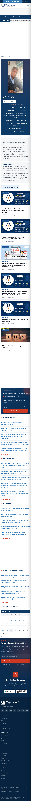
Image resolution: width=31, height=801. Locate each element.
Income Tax (8, 17)
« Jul (2, 636)
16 (28, 624)
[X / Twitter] (6, 710)
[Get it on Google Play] (9, 691)
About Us (3, 770)
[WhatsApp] (23, 710)
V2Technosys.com (5, 789)
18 (7, 627)
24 (3, 630)
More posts (5, 454)
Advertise (3, 775)
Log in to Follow (10, 102)
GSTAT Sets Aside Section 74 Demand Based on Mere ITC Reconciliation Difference (13, 436)
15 (23, 624)
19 (11, 627)
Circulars (3, 755)
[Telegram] (27, 710)
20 (15, 627)
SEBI (2, 738)
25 (7, 630)
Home (2, 17)
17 (3, 627)
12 (11, 624)
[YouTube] (10, 710)
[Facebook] (2, 710)
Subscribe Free (7, 661)
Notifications (4, 753)
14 (19, 624)
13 (15, 624)
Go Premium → (15, 411)
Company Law (5, 736)
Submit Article (4, 773)
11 (7, 624)
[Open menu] (28, 5)
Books (8, 1)
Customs (3, 723)
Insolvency (4, 743)
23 (28, 627)
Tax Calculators (5, 763)
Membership (4, 781)
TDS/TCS (3, 726)
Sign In (26, 1)
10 (3, 624)
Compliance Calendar (7, 761)
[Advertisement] (15, 39)
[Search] (29, 17)
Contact (3, 778)
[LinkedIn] (14, 710)
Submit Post (17, 1)
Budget (15, 17)
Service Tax (22, 17)
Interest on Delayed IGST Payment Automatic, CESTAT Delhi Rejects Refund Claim (14, 494)
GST (2, 721)
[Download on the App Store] (21, 691)
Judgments (4, 758)
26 (11, 630)
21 (19, 627)
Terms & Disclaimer (14, 791)
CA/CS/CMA (4, 746)
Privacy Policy (4, 791)
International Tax (5, 728)
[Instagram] (19, 710)
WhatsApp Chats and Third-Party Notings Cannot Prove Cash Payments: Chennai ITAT (15, 465)
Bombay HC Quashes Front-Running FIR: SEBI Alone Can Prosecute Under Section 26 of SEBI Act (15, 485)
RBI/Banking (4, 741)
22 (23, 627)
